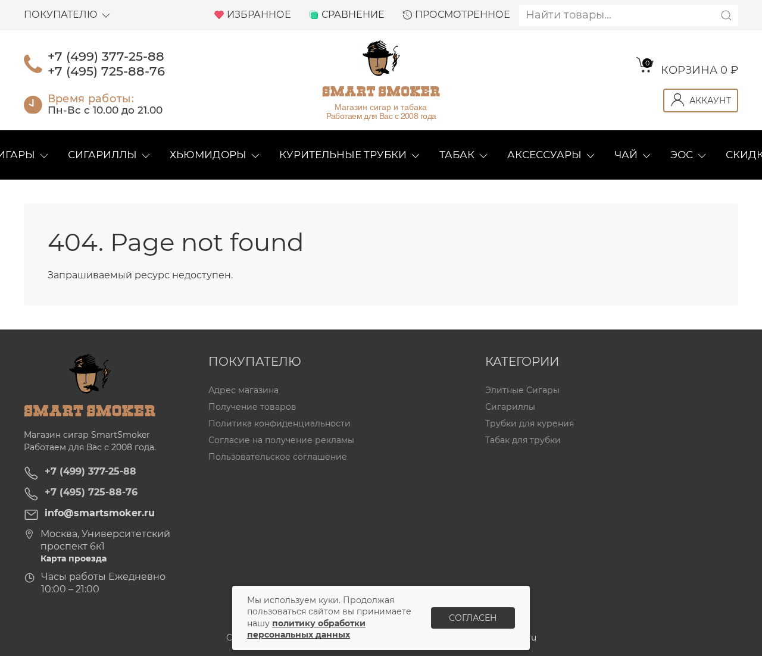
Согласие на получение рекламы (281, 440)
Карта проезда (73, 558)
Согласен (473, 618)
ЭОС (681, 155)
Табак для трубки (523, 440)
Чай (626, 155)
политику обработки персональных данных (306, 629)
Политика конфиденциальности (279, 423)
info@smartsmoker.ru (100, 513)
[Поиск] (726, 15)
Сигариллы (102, 155)
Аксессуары (544, 155)
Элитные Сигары (522, 390)
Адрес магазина (243, 390)
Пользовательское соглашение (277, 457)
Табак (456, 155)
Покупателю (60, 14)
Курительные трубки (343, 155)
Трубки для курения (529, 423)
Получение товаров (252, 406)
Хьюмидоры (208, 155)
